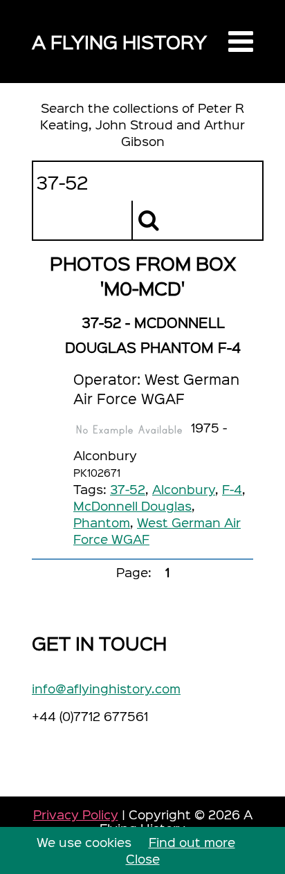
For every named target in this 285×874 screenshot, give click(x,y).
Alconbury (183, 489)
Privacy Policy (75, 814)
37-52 (127, 489)
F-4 (232, 489)
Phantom (101, 522)
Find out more (192, 842)
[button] (240, 41)
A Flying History (119, 41)
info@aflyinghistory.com (106, 688)
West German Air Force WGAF (157, 530)
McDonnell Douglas (132, 505)
